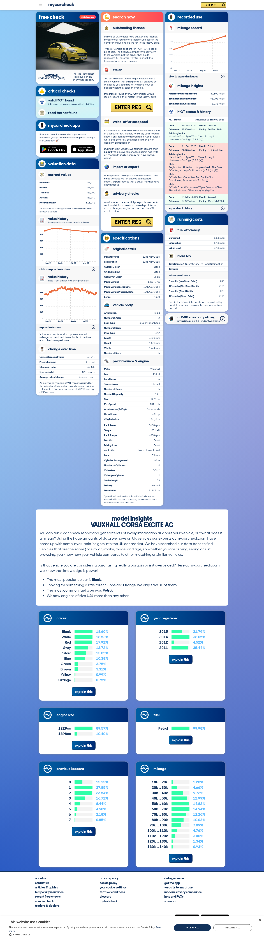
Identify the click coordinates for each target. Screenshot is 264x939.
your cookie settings (113, 887)
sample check (44, 901)
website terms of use (178, 887)
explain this (83, 691)
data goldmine (174, 878)
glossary (105, 896)
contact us (42, 883)
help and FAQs (174, 896)
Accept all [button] (192, 927)
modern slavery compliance (183, 892)
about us (41, 878)
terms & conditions (112, 892)
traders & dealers (47, 905)
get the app (172, 883)
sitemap (169, 901)
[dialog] (132, 927)
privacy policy (109, 878)
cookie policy (108, 883)
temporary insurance (49, 892)
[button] (88, 934)
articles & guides (46, 887)
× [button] (260, 920)
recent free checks (48, 896)
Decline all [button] (232, 927)
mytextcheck (109, 901)
